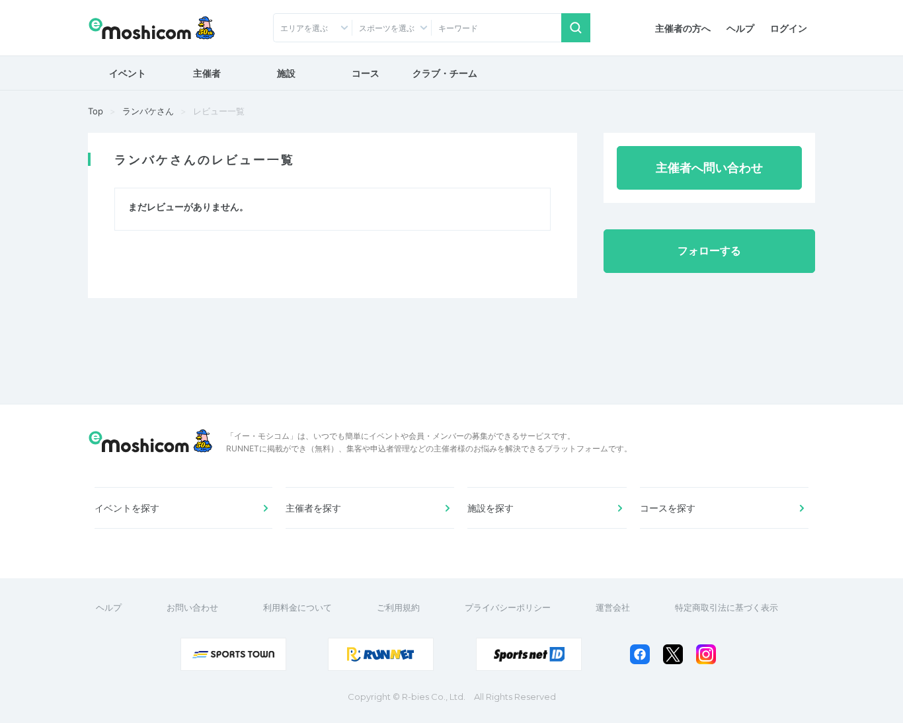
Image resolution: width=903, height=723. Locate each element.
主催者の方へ (683, 28)
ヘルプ (740, 28)
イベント (127, 73)
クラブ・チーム (444, 73)
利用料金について (297, 607)
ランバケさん (148, 111)
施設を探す (490, 508)
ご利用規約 (398, 607)
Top (95, 111)
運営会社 (613, 607)
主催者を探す (313, 508)
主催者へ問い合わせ (709, 167)
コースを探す (667, 508)
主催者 (207, 73)
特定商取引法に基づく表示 (726, 607)
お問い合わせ (192, 607)
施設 (286, 73)
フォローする (709, 250)
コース (365, 73)
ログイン (788, 28)
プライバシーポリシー (508, 607)
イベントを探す (127, 508)
